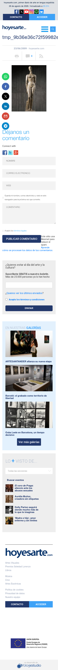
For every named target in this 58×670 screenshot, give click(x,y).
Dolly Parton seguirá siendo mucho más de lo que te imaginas (26, 509)
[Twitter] (10, 152)
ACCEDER (42, 17)
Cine (7, 579)
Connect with (9, 146)
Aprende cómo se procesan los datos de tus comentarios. (27, 249)
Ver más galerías (29, 442)
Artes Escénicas (13, 583)
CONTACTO (16, 17)
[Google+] (15, 152)
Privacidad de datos (15, 593)
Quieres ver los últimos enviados (24, 293)
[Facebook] (4, 152)
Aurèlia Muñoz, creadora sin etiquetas (27, 497)
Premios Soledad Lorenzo (18, 566)
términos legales (20, 231)
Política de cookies (14, 589)
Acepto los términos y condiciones (27, 299)
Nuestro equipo (12, 597)
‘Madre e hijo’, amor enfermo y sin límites (26, 519)
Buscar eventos (15, 480)
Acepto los (16, 231)
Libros (8, 570)
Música (8, 576)
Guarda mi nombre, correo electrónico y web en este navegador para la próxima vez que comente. (25, 198)
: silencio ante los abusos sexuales (24, 488)
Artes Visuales (12, 562)
